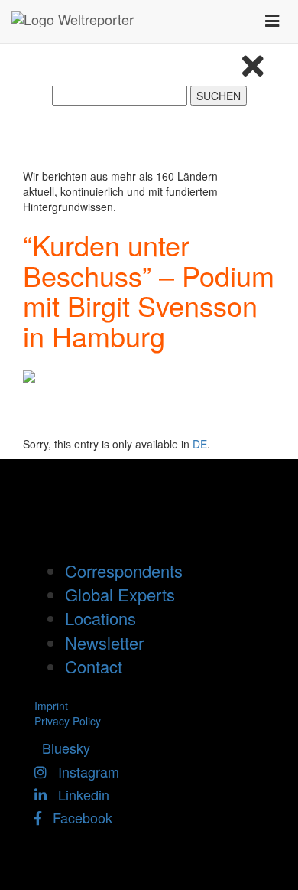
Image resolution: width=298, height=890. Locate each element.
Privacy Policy (67, 721)
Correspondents (124, 570)
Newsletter (104, 642)
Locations (100, 618)
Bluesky (62, 748)
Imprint (51, 705)
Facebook (76, 817)
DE (200, 444)
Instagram (83, 771)
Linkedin (78, 794)
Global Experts (120, 594)
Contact (93, 666)
